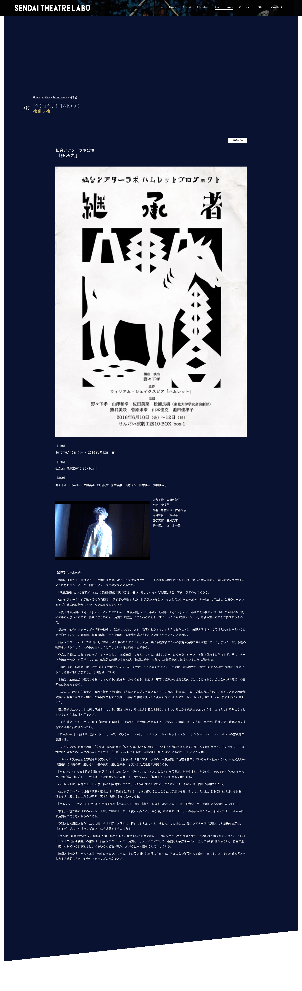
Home (36, 97)
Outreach (135, 988)
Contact (166, 988)
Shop (151, 988)
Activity (46, 97)
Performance (60, 97)
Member (94, 988)
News (65, 988)
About (78, 988)
